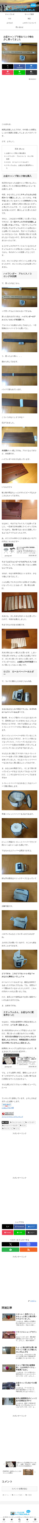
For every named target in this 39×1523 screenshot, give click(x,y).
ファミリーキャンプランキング (12, 1117)
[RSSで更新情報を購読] (28, 1249)
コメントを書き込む (19, 1489)
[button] (31, 72)
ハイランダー (31, 1122)
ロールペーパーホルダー (11, 1125)
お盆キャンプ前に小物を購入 (16, 153)
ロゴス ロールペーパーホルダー (17, 162)
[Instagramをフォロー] (28, 1244)
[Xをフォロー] (10, 1244)
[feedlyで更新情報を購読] (10, 1249)
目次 (16, 149)
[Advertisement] (19, 100)
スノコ (17, 1128)
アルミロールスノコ (18, 1122)
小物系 (6, 1122)
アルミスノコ (8, 1128)
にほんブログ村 (8, 1108)
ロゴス (24, 1125)
